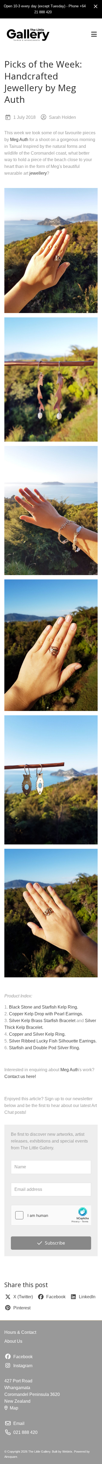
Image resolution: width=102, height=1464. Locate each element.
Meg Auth (19, 139)
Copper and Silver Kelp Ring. (37, 1034)
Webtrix (67, 1451)
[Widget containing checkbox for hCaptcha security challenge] (51, 1215)
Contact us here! (20, 1076)
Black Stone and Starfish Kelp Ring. (43, 1007)
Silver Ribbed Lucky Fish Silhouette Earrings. (53, 1041)
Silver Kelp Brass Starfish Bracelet (42, 1020)
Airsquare (10, 1456)
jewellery (38, 173)
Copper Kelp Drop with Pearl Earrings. (46, 1014)
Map (14, 1408)
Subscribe (55, 1243)
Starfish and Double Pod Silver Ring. (44, 1047)
